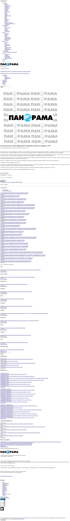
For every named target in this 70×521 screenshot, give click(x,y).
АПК (6, 36)
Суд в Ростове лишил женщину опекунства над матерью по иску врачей (13, 193)
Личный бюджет (8, 38)
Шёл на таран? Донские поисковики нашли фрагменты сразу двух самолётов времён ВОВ (17, 205)
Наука (6, 18)
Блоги (6, 79)
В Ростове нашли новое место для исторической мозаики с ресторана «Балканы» (15, 71)
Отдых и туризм (8, 47)
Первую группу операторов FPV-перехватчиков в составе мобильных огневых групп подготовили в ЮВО (20, 269)
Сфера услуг (7, 39)
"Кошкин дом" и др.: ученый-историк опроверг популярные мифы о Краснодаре (15, 411)
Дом (5, 43)
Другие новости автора (7, 190)
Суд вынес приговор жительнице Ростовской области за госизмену (13, 223)
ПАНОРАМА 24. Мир (4, 373)
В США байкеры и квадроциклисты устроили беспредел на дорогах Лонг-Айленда (16, 382)
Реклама (6, 20)
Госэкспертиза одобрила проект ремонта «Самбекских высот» (12, 202)
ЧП (5, 26)
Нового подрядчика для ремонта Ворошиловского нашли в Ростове (13, 249)
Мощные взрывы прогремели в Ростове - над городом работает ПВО (13, 429)
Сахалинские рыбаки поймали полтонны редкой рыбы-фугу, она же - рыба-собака (15, 399)
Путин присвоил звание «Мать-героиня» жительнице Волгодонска (13, 199)
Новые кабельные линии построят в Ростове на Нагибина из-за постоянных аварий (16, 291)
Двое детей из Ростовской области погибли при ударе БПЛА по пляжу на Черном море (16, 423)
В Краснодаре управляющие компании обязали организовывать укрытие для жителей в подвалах (18, 405)
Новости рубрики (3, 271)
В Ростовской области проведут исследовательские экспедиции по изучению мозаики (16, 359)
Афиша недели (7, 45)
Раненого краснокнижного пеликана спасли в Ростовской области (12, 327)
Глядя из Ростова (8, 15)
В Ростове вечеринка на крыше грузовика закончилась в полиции (12, 211)
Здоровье (6, 42)
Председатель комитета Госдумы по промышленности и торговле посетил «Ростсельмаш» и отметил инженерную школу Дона (24, 313)
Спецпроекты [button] (5, 51)
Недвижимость (7, 37)
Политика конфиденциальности (6, 476)
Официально (7, 19)
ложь (9, 182)
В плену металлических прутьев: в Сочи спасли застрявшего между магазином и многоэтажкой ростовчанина (21, 409)
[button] (5, 75)
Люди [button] (4, 53)
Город (6, 16)
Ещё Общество (5, 189)
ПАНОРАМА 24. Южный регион (6, 404)
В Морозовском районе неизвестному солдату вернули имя (11, 232)
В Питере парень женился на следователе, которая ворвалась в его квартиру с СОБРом (16, 395)
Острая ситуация (8, 5)
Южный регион (8, 78)
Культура (6, 8)
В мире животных (8, 49)
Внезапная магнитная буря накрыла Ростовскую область (11, 235)
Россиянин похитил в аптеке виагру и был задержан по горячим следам (13, 401)
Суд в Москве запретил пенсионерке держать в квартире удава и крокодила (14, 397)
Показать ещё (2, 368)
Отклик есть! (7, 11)
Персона (6, 55)
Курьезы (6, 30)
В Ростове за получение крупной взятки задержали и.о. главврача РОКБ (13, 246)
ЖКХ (6, 17)
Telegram (10, 177)
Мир (6, 76)
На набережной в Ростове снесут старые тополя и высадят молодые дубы (14, 342)
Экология (6, 50)
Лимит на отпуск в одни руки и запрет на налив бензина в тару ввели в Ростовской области (17, 277)
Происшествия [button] (5, 25)
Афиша (6, 14)
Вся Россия (7, 77)
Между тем (5, 59)
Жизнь (4, 491)
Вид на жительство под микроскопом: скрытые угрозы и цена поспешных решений (16, 443)
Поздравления (7, 56)
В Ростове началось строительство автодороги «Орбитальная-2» (12, 349)
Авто (6, 46)
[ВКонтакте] (0, 181)
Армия (6, 13)
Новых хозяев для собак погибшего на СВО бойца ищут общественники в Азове (15, 261)
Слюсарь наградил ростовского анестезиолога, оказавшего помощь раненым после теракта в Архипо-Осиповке (21, 252)
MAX (8, 177)
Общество (7, 4)
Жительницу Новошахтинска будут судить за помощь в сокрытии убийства (14, 214)
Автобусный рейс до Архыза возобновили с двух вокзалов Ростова (13, 220)
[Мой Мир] (3, 181)
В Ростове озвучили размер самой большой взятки (9, 226)
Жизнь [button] (4, 41)
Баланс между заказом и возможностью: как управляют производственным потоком (16, 444)
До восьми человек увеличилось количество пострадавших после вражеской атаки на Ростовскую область (20, 432)
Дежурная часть (8, 27)
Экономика (7, 33)
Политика (7, 6)
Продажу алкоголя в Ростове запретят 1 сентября (9, 196)
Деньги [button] (4, 32)
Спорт (6, 21)
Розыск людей (7, 31)
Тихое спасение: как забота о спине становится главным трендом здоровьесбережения (16, 442)
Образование (7, 7)
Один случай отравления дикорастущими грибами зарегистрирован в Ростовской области (17, 208)
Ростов (4, 182)
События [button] (4, 2)
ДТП (6, 28)
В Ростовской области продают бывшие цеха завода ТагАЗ (11, 367)
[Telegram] (4, 181)
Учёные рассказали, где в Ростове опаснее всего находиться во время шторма (14, 73)
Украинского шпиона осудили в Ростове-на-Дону (9, 365)
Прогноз (6, 10)
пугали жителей (24, 169)
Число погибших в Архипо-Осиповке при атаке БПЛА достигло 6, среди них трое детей (17, 417)
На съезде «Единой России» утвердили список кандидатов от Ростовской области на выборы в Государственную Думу (22, 426)
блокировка (13, 182)
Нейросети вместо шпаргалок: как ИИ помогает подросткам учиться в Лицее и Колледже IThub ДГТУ (19, 320)
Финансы (6, 35)
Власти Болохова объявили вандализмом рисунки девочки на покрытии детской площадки (17, 390)
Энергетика (7, 24)
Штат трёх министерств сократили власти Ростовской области (12, 298)
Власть (6, 3)
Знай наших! (7, 54)
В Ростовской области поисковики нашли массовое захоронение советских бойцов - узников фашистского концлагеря (22, 255)
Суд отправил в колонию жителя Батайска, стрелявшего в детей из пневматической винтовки (18, 229)
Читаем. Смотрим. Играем (10, 23)
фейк (7, 182)
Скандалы (7, 9)
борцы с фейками (19, 182)
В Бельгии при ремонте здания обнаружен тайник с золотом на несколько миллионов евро (17, 376)
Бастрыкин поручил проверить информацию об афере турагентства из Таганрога (15, 335)
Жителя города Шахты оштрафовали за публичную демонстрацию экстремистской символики (18, 238)
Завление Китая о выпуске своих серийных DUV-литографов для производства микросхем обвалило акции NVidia (22, 380)
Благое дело (7, 48)
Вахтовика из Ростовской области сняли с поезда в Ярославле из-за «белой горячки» (16, 258)
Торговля (6, 40)
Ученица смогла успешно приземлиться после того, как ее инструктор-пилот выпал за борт (17, 386)
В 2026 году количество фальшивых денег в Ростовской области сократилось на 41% (16, 306)
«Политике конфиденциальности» (18, 518)
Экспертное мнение (8, 58)
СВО (6, 12)
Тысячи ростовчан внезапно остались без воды (9, 361)
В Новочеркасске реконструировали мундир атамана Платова (12, 217)
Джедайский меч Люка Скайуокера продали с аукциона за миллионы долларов (15, 384)
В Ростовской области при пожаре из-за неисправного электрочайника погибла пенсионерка (17, 363)
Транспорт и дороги (8, 22)
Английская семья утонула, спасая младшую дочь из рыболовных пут (13, 374)
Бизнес (6, 34)
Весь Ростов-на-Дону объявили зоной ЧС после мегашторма (11, 435)
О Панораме (2, 446)
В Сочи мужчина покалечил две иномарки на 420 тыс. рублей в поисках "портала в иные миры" (18, 413)
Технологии (7, 44)
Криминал (7, 29)
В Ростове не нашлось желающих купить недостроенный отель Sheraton (13, 284)
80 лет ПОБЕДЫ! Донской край (11, 52)
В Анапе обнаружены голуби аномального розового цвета (11, 407)
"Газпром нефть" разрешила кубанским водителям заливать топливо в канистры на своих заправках (19, 415)
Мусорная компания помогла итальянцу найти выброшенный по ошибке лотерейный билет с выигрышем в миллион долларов (24, 378)
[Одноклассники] (2, 181)
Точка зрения (7, 57)
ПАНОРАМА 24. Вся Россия (5, 389)
